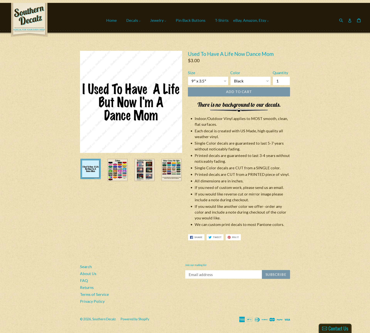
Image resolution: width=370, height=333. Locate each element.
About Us (88, 273)
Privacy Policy (92, 301)
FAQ (84, 280)
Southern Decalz (104, 319)
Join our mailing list (195, 265)
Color (235, 72)
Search (86, 266)
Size (191, 72)
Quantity (280, 72)
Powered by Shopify (134, 319)
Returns (87, 287)
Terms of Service (94, 294)
